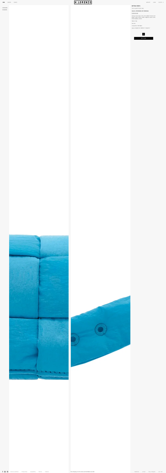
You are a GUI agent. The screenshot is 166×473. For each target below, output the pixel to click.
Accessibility (33, 471)
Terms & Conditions (14, 471)
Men (4, 2)
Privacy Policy (24, 471)
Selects (161, 2)
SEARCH (15, 2)
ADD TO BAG (143, 38)
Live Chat (160, 471)
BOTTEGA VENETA (136, 6)
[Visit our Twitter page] (5, 472)
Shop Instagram (152, 471)
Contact (143, 471)
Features (47, 471)
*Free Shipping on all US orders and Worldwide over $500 (82, 471)
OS (143, 34)
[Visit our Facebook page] (3, 472)
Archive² (148, 2)
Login (154, 2)
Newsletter (137, 471)
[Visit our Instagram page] (7, 472)
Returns (40, 471)
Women (9, 2)
